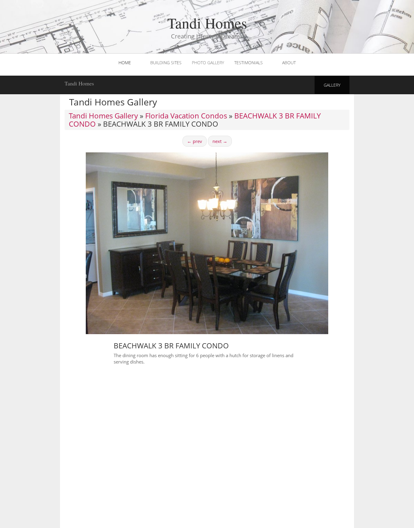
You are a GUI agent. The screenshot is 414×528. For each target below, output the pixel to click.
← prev (194, 141)
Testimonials (248, 62)
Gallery (332, 85)
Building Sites (166, 62)
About (289, 62)
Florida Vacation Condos (186, 116)
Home (125, 62)
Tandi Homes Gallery (103, 116)
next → (219, 141)
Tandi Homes (79, 83)
